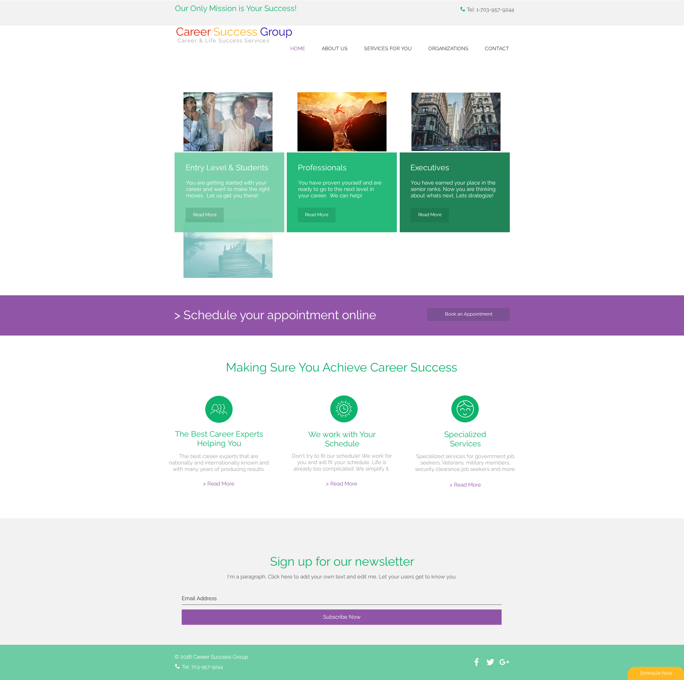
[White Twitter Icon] (490, 662)
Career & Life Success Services (223, 40)
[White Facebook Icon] (476, 662)
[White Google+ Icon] (504, 662)
